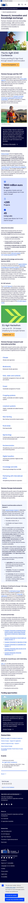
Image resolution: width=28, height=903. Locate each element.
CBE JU (3, 663)
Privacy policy (4, 871)
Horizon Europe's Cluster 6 (12, 510)
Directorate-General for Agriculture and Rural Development (12, 814)
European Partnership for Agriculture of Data (16, 642)
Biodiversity (7, 366)
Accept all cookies (11, 895)
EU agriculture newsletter (7, 821)
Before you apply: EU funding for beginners (11, 738)
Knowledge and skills (10, 467)
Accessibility (4, 876)
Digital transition (8, 456)
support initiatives (22, 264)
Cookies (3, 868)
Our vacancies (4, 818)
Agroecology (7, 435)
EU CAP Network (7, 286)
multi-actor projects (16, 253)
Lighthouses (4, 596)
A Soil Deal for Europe (14, 591)
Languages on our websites (8, 865)
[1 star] (3, 784)
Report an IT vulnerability (7, 863)
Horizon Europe (5, 153)
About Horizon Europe (6, 746)
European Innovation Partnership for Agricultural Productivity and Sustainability (12, 97)
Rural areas (6, 426)
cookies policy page (10, 887)
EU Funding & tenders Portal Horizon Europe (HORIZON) (12, 749)
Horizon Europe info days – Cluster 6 (10, 743)
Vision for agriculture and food (9, 11)
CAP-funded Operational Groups (9, 254)
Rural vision (4, 842)
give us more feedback (8, 787)
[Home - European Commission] (4, 4)
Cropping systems (9, 395)
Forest (5, 386)
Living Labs (19, 594)
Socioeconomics (8, 445)
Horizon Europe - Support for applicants (11, 740)
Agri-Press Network (6, 836)
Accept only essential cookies (14, 899)
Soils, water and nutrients (11, 376)
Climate (5, 357)
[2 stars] (4, 784)
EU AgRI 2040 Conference (9, 762)
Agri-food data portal (6, 831)
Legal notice (4, 874)
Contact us (3, 860)
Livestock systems (9, 406)
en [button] (18, 4)
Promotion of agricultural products (9, 839)
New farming (7, 417)
